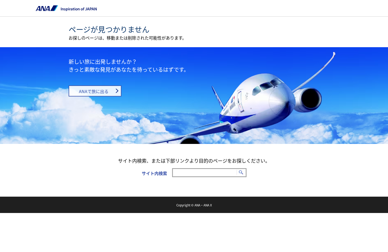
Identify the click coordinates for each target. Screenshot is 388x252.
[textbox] (209, 172)
